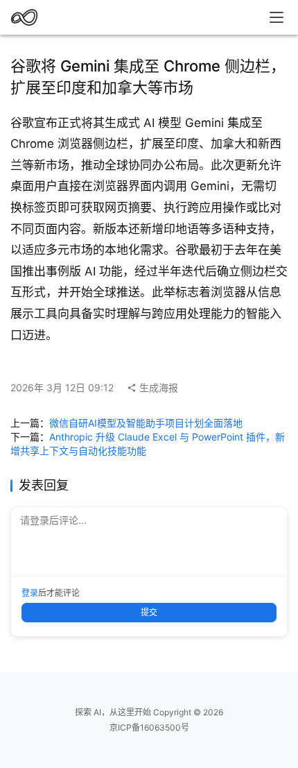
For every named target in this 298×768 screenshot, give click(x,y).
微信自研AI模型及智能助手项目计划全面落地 (146, 423)
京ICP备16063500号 (149, 727)
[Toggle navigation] (276, 17)
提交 (149, 612)
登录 (29, 593)
